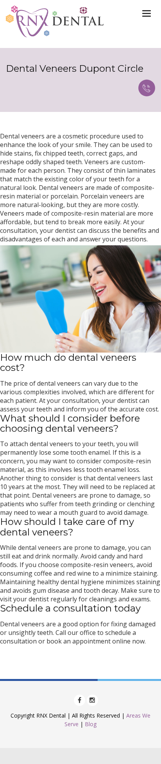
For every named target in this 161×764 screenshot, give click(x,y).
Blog (91, 724)
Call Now (146, 88)
